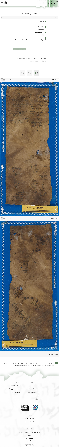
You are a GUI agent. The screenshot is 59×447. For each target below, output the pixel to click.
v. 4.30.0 (29, 440)
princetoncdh (30, 422)
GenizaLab (30, 415)
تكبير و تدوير (8, 79)
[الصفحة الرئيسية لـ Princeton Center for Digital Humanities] (25, 408)
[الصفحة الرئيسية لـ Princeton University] (29, 444)
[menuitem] (56, 385)
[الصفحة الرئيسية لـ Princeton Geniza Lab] (34, 408)
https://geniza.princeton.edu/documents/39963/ (30, 365)
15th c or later (22, 49)
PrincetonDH (30, 418)
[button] (53, 4)
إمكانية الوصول (29, 428)
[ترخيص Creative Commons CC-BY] (29, 436)
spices (15, 49)
